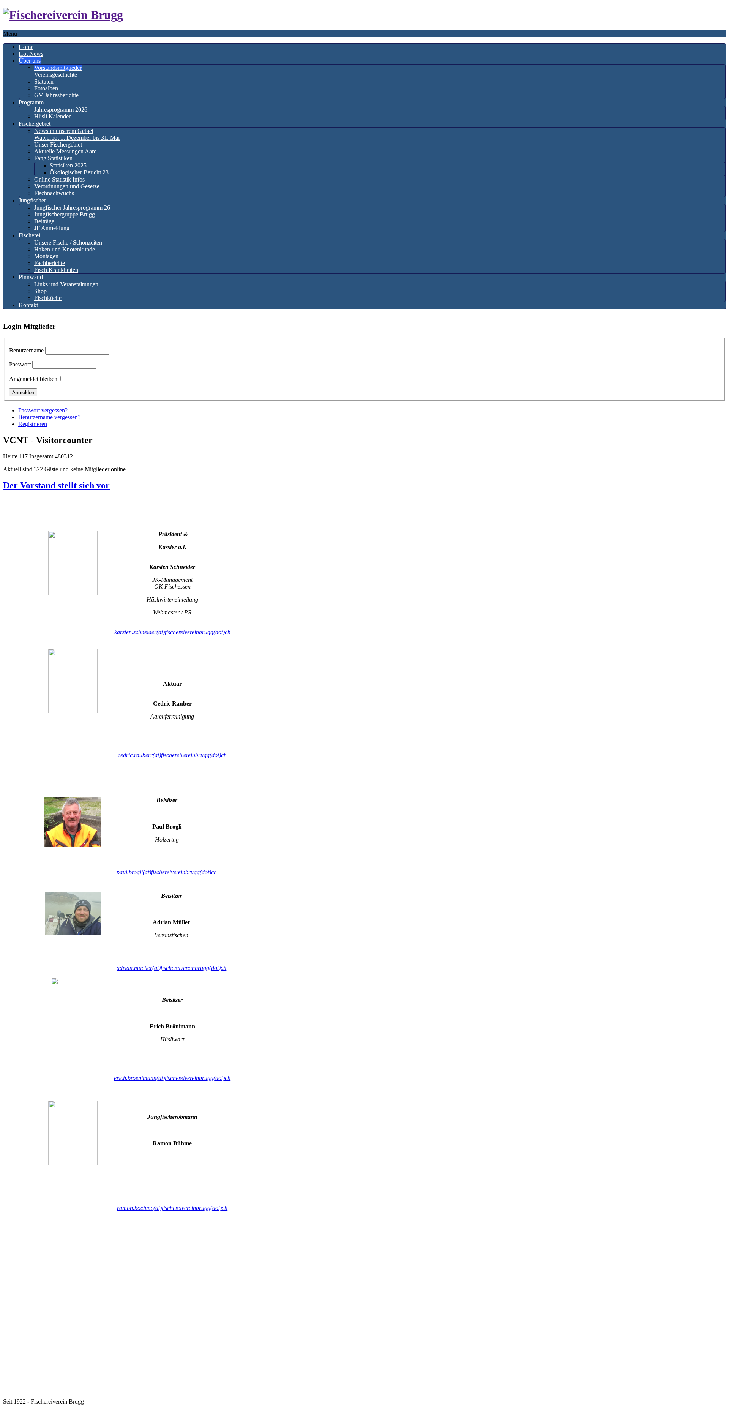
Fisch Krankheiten (56, 270)
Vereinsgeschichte (55, 74)
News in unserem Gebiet (63, 131)
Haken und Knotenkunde (64, 249)
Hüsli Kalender (52, 116)
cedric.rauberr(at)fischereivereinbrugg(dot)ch (172, 755)
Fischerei (29, 235)
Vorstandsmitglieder (58, 68)
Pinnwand (31, 277)
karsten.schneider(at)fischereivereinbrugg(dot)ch (172, 632)
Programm (31, 102)
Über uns (30, 60)
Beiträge (44, 221)
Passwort (20, 364)
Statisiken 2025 (68, 165)
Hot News (31, 54)
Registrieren (32, 424)
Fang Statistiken (53, 158)
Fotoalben (46, 88)
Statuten (44, 81)
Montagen (46, 256)
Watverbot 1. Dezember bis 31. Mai (77, 137)
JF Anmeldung (51, 228)
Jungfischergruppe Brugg (64, 214)
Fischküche (48, 298)
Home (26, 47)
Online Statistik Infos (59, 179)
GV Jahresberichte (56, 95)
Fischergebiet (34, 123)
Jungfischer (32, 200)
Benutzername (26, 350)
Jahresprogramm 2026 (60, 109)
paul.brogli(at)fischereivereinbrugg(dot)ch (167, 872)
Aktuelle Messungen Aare (65, 151)
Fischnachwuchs (54, 193)
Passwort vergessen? (43, 410)
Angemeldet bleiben (33, 379)
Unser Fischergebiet (58, 144)
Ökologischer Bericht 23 (79, 172)
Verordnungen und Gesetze (66, 186)
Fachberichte (49, 263)
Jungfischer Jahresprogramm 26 (72, 207)
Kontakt (28, 305)
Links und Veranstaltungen (66, 284)
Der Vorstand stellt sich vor (56, 485)
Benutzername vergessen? (49, 417)
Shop (40, 291)
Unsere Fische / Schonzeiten (68, 242)
